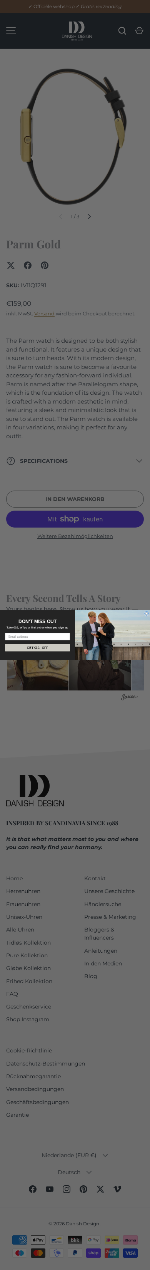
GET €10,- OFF (37, 648)
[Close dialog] (146, 613)
